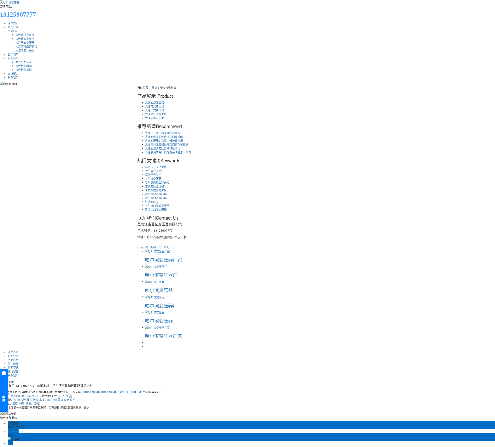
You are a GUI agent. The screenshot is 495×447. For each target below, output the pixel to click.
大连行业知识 (23, 69)
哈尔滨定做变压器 (156, 194)
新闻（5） (156, 247)
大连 (23, 399)
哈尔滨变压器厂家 (163, 259)
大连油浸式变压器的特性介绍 (162, 148)
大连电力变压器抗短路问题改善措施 (166, 144)
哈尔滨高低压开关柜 (157, 182)
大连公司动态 (23, 62)
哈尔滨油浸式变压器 (157, 205)
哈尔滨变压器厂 (154, 171)
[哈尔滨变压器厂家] (157, 251)
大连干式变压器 (24, 42)
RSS (29, 403)
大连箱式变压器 (24, 38)
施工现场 (13, 54)
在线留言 (13, 73)
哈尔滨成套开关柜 (156, 190)
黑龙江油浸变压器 (156, 209)
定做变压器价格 (154, 186)
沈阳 (17, 399)
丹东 (48, 399)
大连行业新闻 (23, 66)
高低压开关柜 (153, 174)
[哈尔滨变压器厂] (156, 266)
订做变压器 (152, 202)
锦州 (54, 399)
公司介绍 (13, 27)
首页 (154, 87)
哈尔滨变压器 (153, 178)
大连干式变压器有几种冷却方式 (164, 133)
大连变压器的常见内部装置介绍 (164, 140)
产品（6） (143, 247)
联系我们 (13, 77)
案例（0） (170, 247)
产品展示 (13, 31)
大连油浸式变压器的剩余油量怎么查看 (168, 152)
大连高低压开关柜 (26, 46)
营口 (60, 399)
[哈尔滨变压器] (154, 281)
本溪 (41, 399)
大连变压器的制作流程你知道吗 (164, 136)
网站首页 (13, 23)
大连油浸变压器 (24, 35)
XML (37, 403)
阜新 (66, 399)
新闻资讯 (13, 58)
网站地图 (18, 403)
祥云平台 (62, 396)
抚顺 (35, 399)
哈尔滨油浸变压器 (156, 198)
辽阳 (72, 399)
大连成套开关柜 (24, 50)
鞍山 (29, 399)
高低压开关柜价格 (156, 167)
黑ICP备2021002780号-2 (26, 396)
